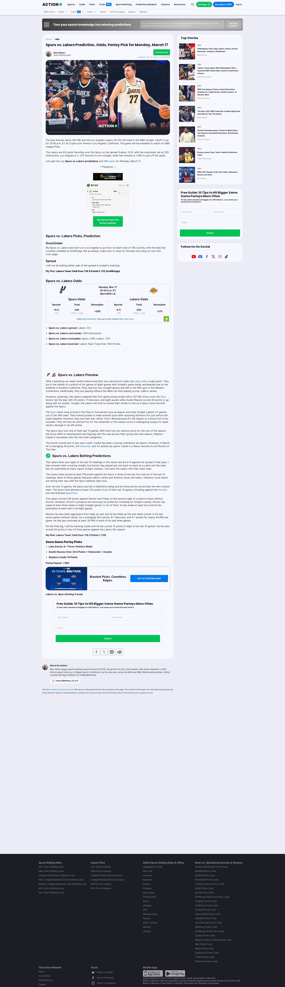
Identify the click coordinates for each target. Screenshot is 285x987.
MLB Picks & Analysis (101, 884)
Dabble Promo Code (205, 935)
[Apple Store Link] (153, 973)
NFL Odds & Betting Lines (51, 866)
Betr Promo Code (203, 944)
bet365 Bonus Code (205, 875)
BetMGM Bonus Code (205, 871)
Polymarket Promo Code (207, 879)
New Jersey (148, 892)
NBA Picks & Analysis (101, 871)
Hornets (162, 489)
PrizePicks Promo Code (206, 961)
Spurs (54, 412)
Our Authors (44, 976)
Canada (147, 931)
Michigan (147, 905)
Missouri (147, 927)
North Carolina (150, 922)
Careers (42, 984)
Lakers (138, 381)
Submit (107, 638)
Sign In (239, 4)
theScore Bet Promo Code (207, 914)
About (41, 971)
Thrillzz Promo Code (204, 957)
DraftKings (91, 319)
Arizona (146, 884)
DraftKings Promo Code (206, 905)
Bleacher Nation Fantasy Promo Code (213, 940)
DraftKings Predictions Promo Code (212, 897)
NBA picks (109, 161)
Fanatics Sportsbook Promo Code (211, 866)
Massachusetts (150, 914)
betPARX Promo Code (205, 918)
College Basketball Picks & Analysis (108, 879)
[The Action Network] (52, 4)
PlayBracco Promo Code (207, 952)
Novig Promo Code (204, 892)
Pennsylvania (149, 897)
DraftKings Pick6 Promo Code (209, 931)
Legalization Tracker (152, 866)
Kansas (146, 918)
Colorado (147, 888)
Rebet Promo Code (204, 948)
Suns (163, 396)
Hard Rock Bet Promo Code (208, 922)
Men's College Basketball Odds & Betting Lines (61, 879)
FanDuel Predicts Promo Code (209, 884)
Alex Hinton (59, 52)
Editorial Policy (46, 980)
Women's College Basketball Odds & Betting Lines (62, 884)
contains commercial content (62, 689)
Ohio (145, 909)
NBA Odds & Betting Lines (51, 871)
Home (48, 39)
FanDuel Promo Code (205, 909)
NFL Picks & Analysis (101, 866)
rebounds (85, 446)
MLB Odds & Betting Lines (51, 888)
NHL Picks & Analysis (101, 888)
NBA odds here (126, 319)
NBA (57, 39)
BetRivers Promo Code (206, 927)
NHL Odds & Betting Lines (51, 892)
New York (147, 871)
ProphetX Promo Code (206, 901)
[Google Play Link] (175, 973)
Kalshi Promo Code (204, 888)
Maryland (147, 879)
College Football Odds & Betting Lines (57, 875)
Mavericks (71, 492)
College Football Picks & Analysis (106, 875)
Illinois (146, 901)
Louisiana (147, 875)
